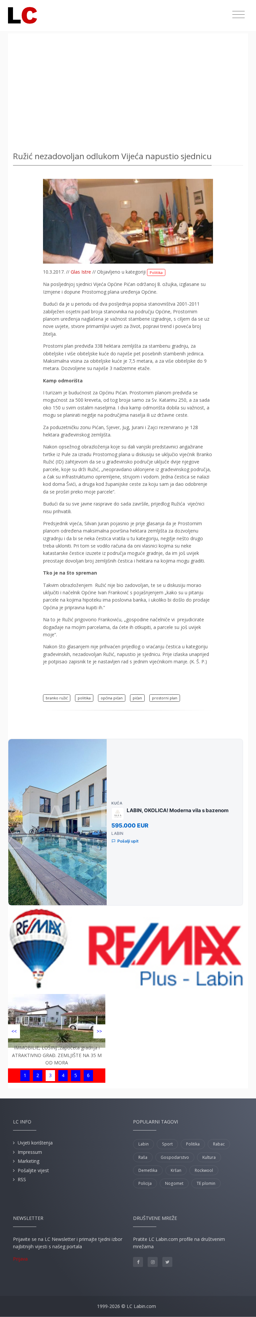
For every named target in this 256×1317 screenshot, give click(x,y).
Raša (142, 1157)
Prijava (20, 1259)
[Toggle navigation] (238, 15)
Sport (167, 1144)
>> (99, 1031)
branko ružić (57, 697)
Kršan (176, 1170)
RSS (22, 1179)
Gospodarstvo (175, 1157)
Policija (145, 1183)
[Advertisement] (128, 90)
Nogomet (174, 1183)
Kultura (209, 1157)
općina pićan (112, 697)
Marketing (28, 1161)
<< (14, 1031)
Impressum (30, 1152)
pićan (137, 697)
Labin (143, 1144)
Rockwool (204, 1170)
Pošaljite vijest (33, 1170)
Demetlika (147, 1170)
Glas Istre (81, 272)
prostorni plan (164, 697)
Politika (156, 272)
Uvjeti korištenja (35, 1142)
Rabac (219, 1144)
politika (84, 697)
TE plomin (206, 1183)
